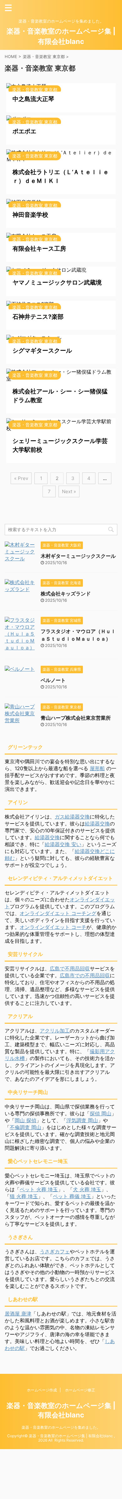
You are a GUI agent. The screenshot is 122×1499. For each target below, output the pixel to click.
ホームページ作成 (42, 1390)
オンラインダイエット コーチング (58, 913)
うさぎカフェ (55, 1251)
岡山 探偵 (25, 1120)
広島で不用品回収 (70, 968)
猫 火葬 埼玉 (24, 1196)
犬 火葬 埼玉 (87, 1189)
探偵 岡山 (100, 1113)
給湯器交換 (97, 823)
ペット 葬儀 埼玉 (72, 1196)
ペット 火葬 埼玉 (39, 1189)
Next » (69, 491)
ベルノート (53, 680)
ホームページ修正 (80, 1390)
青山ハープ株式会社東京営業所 (76, 718)
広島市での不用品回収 (85, 975)
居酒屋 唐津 (18, 1313)
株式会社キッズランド (66, 593)
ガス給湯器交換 (72, 817)
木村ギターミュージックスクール (78, 556)
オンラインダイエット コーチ (53, 927)
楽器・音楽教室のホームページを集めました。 (61, 1427)
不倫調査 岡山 (25, 1127)
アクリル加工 (55, 1030)
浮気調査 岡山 (82, 1120)
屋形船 (97, 768)
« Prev (21, 478)
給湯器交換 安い (63, 844)
